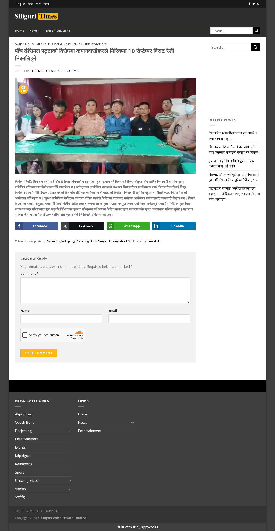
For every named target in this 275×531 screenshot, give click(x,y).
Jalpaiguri (23, 455)
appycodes (149, 527)
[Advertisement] (209, 15)
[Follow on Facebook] (249, 3)
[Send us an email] (258, 3)
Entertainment (58, 30)
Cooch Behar (25, 422)
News (33, 30)
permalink (153, 241)
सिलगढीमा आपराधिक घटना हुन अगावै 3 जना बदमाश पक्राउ (233, 136)
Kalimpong (39, 44)
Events (20, 447)
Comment (29, 274)
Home (19, 30)
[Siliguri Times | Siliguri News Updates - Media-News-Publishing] (36, 16)
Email (112, 311)
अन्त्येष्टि (20, 497)
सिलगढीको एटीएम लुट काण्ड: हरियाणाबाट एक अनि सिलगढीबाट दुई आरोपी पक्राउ (234, 177)
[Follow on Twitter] (253, 3)
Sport (19, 472)
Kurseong (55, 44)
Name (25, 311)
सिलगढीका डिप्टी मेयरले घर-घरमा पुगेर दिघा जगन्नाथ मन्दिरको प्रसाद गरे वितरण (233, 149)
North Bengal (74, 44)
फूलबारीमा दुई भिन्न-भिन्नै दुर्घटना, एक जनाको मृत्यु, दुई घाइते (231, 163)
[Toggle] (70, 430)
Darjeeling (22, 44)
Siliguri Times (69, 71)
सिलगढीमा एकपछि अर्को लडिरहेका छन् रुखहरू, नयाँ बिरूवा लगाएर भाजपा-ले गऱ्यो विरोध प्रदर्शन (234, 194)
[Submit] (256, 30)
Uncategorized (95, 44)
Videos (20, 488)
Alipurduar (23, 414)
